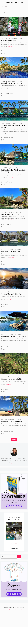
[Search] (19, 557)
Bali (4, 53)
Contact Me (21, 607)
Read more (10, 46)
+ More (14, 439)
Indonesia (6, 51)
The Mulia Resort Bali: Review (11, 83)
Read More (14, 463)
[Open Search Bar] (25, 6)
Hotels (5, 93)
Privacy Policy (7, 607)
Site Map (12, 607)
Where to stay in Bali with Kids (11, 379)
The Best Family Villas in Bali (11, 251)
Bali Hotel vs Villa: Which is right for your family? (13, 171)
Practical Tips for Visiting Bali (11, 294)
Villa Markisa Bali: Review (10, 214)
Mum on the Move (14, 2)
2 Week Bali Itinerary (8, 41)
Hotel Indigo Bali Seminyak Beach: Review (13, 126)
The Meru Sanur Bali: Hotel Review (13, 336)
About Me (17, 607)
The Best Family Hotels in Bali (11, 421)
